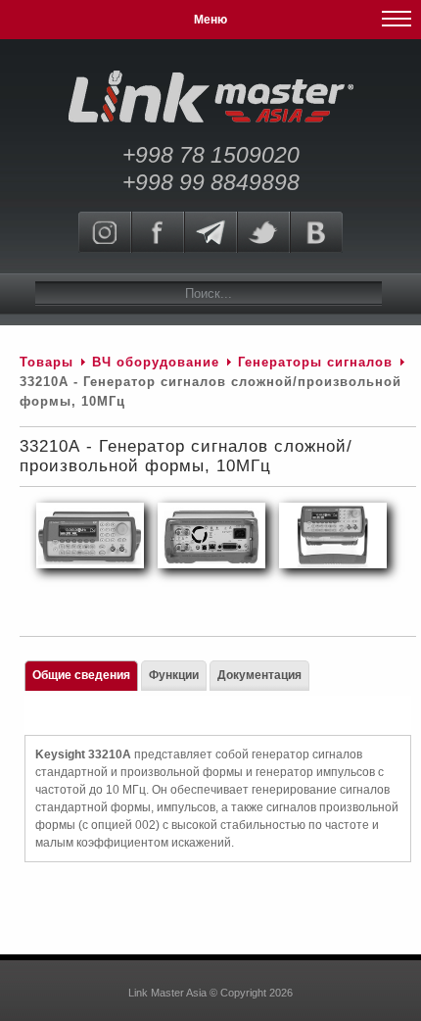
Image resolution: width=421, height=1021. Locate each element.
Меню (210, 19)
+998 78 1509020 (211, 155)
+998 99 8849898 (211, 182)
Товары (46, 362)
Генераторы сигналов (315, 362)
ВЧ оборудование (155, 362)
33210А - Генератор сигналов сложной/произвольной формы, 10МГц (186, 456)
